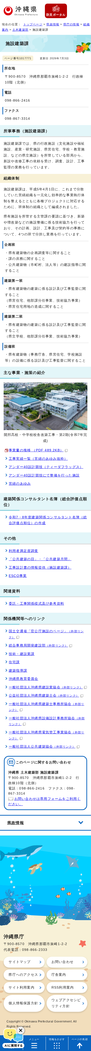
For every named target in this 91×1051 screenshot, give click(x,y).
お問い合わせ (62, 962)
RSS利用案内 (62, 987)
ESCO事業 (18, 576)
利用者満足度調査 (23, 551)
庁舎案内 (58, 974)
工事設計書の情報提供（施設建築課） (40, 567)
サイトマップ (19, 962)
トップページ (32, 24)
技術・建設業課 (21, 654)
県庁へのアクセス (23, 974)
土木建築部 (20, 29)
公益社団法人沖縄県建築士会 (44, 695)
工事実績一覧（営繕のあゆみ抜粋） (38, 459)
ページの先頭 (80, 1039)
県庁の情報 (71, 24)
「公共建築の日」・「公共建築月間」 (40, 559)
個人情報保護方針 (23, 1003)
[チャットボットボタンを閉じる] (21, 1030)
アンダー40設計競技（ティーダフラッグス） (46, 467)
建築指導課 (18, 670)
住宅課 (14, 662)
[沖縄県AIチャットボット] (13, 1038)
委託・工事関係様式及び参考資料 (36, 603)
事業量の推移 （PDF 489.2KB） (36, 450)
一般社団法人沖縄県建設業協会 (46, 687)
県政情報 (52, 24)
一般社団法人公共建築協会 (42, 746)
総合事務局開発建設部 (38, 645)
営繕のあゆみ (20, 483)
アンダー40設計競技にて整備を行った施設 (44, 475)
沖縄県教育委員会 (23, 679)
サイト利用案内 (21, 987)
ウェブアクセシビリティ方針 (66, 1003)
